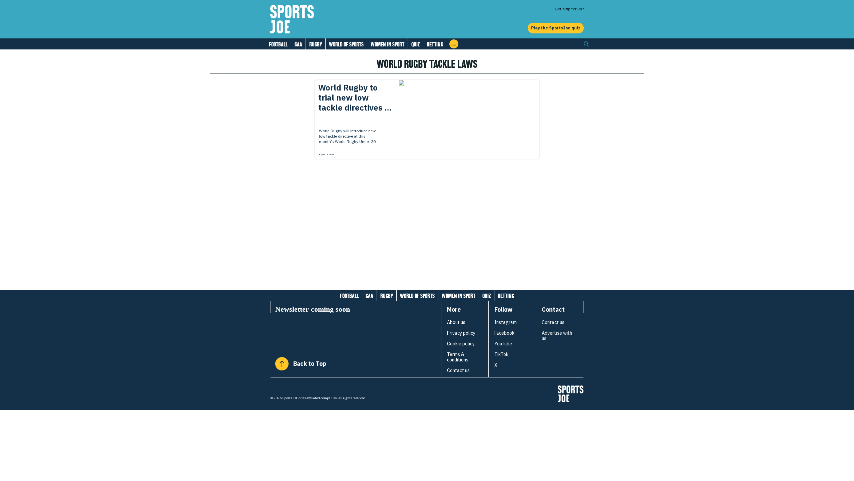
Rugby (315, 44)
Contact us (458, 370)
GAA (298, 44)
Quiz (415, 44)
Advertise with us (557, 335)
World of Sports (346, 44)
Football (278, 44)
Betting (435, 44)
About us (456, 322)
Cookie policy (461, 343)
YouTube (503, 343)
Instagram (505, 322)
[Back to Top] (282, 363)
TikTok (501, 354)
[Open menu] (453, 43)
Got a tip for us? (569, 8)
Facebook (504, 333)
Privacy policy (461, 333)
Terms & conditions (457, 357)
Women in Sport (387, 44)
